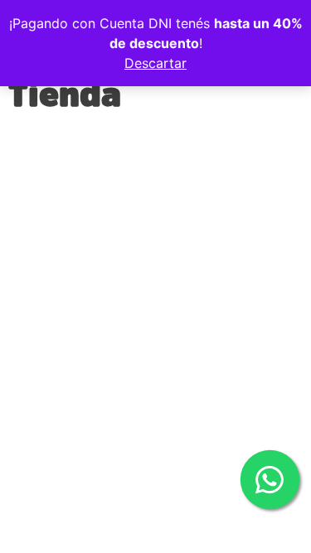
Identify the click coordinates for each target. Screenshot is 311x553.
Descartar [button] (155, 63)
